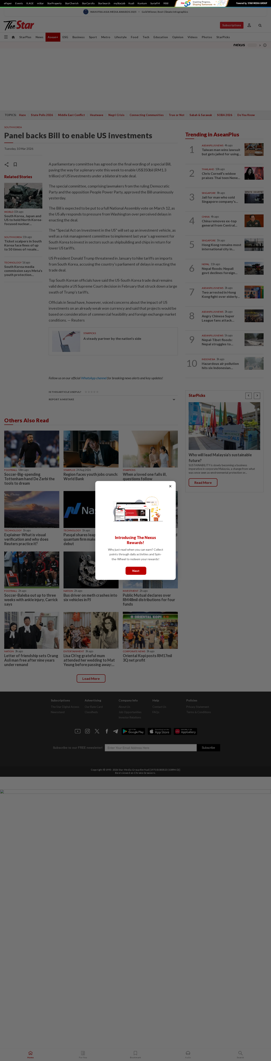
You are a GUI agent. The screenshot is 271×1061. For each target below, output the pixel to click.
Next (136, 570)
